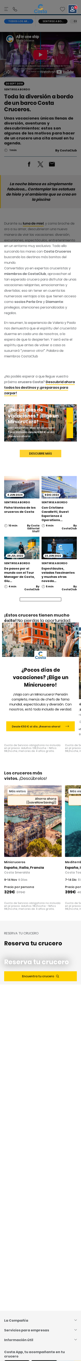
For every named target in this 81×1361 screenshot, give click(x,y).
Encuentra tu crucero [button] (38, 976)
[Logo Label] (40, 9)
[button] (62, 9)
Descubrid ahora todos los (39, 388)
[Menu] (6, 9)
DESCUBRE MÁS (40, 453)
